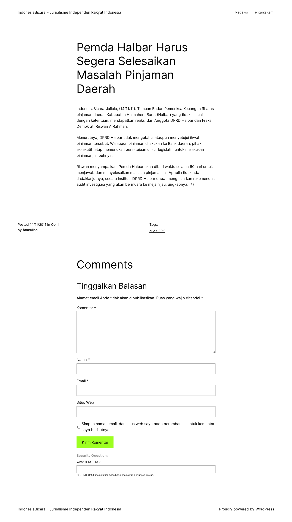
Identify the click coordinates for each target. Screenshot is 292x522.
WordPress (264, 509)
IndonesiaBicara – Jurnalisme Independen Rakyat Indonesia (69, 12)
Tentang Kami (263, 12)
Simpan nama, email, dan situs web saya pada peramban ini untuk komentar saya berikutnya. (148, 426)
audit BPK (157, 231)
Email (83, 381)
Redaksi (241, 12)
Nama (83, 359)
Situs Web (85, 402)
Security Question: (92, 455)
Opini (55, 224)
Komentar (86, 307)
